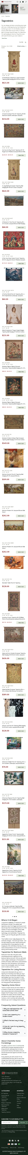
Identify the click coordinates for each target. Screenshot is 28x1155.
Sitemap (19, 1107)
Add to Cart (21, 83)
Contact (19, 1103)
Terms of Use (20, 1095)
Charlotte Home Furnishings (14, 1045)
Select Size (21, 155)
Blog (18, 1105)
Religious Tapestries (6, 1102)
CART (23, 1)
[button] (17, 6)
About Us (19, 1101)
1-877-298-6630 (5, 1076)
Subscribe (22, 1122)
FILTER (21, 42)
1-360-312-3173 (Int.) (6, 1078)
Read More (4, 38)
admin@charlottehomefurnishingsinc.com (11, 1080)
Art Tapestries (4, 1093)
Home (2, 16)
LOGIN (20, 1)
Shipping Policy (20, 1093)
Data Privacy (21, 1147)
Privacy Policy (12, 1132)
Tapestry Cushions (5, 1112)
